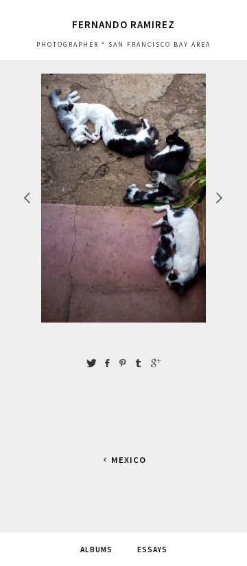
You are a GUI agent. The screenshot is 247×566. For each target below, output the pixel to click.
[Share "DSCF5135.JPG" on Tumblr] (138, 363)
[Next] (220, 198)
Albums (96, 549)
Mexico (128, 460)
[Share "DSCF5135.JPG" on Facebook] (107, 363)
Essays (152, 549)
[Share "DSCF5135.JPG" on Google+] (156, 363)
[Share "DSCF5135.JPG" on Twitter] (91, 363)
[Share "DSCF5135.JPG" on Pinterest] (122, 363)
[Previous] (28, 198)
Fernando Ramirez (123, 24)
